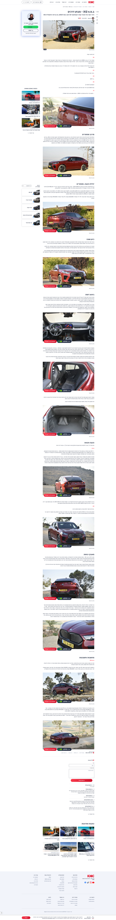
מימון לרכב (36, 884)
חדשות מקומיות (91, 899)
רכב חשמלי (76, 752)
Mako (50, 877)
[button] (37, 2)
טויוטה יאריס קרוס (61, 886)
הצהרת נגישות (74, 881)
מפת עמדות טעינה (61, 901)
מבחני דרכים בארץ (77, 6)
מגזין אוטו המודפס (47, 881)
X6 (93, 57)
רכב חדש (36, 879)
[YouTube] (93, 882)
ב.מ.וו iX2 (92, 660)
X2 (93, 81)
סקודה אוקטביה (61, 888)
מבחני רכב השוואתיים (73, 901)
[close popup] (75, 906)
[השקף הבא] (45, 35)
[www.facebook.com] (85, 882)
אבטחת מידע (75, 879)
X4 (93, 70)
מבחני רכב (85, 6)
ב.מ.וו (93, 448)
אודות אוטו (75, 884)
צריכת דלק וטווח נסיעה (34, 882)
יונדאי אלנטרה (61, 884)
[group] (68, 35)
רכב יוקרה (70, 752)
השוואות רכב (35, 877)
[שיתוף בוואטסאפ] (97, 17)
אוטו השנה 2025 (48, 879)
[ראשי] (90, 876)
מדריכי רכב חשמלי (60, 903)
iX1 (93, 506)
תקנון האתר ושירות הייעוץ (72, 882)
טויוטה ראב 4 (61, 890)
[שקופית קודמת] (92, 35)
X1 (93, 90)
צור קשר (75, 888)
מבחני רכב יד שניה (74, 903)
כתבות (90, 6)
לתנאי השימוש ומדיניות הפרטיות (48, 918)
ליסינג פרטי (49, 903)
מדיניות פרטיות (74, 877)
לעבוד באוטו (75, 886)
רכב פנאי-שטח (64, 752)
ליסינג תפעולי (48, 901)
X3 (93, 76)
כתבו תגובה (92, 767)
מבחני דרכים (82, 752)
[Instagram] (91, 882)
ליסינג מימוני (48, 899)
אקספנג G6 (62, 879)
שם (93, 762)
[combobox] (27, 186)
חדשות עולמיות (91, 901)
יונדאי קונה (62, 877)
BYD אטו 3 (62, 882)
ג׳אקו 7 (63, 881)
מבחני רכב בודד (74, 899)
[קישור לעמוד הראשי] (91, 2)
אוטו (93, 6)
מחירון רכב (36, 881)
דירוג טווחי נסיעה (61, 905)
